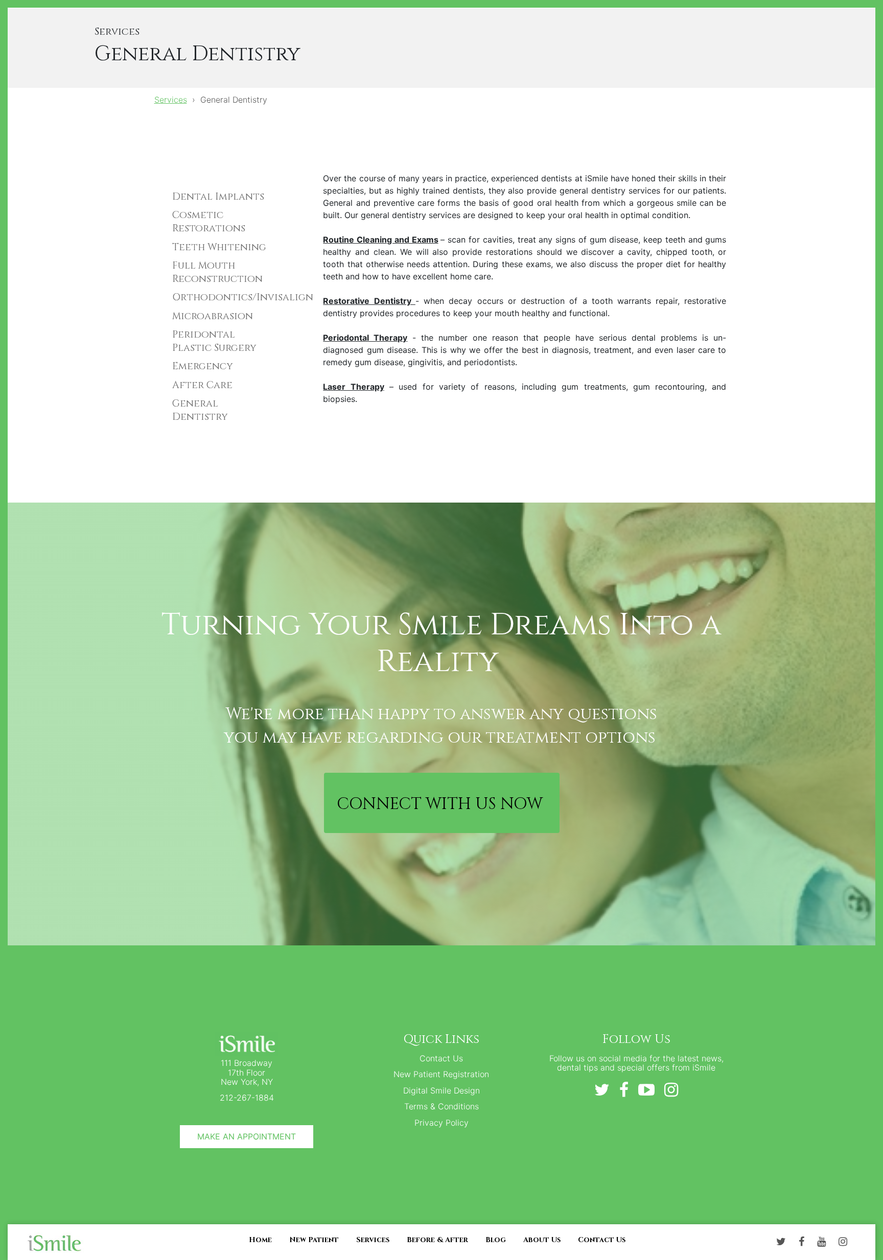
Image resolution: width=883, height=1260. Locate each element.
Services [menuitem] (372, 1240)
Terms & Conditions (441, 1106)
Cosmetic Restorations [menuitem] (208, 221)
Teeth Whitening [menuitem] (219, 247)
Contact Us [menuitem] (601, 1240)
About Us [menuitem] (542, 1240)
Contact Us (441, 1058)
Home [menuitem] (260, 1240)
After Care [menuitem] (202, 385)
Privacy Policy (441, 1123)
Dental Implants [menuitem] (218, 196)
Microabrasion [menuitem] (212, 316)
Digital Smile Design (441, 1090)
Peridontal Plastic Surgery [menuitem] (214, 341)
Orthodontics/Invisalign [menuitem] (222, 297)
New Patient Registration (441, 1074)
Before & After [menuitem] (437, 1240)
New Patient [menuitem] (314, 1240)
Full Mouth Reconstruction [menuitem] (217, 272)
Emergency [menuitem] (202, 366)
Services (170, 99)
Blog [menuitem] (495, 1240)
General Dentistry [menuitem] (200, 410)
